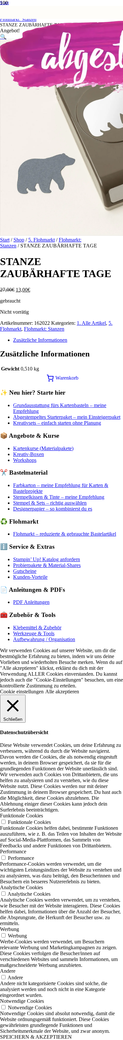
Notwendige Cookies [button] (22, 1001)
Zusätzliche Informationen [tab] (40, 340)
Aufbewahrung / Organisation (44, 639)
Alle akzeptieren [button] (62, 691)
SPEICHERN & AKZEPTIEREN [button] (36, 1037)
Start (5, 240)
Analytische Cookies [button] (21, 887)
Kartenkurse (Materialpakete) (43, 448)
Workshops (24, 460)
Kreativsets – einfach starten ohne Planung (57, 423)
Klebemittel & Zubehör (37, 627)
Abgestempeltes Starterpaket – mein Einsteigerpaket (66, 417)
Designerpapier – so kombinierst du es (52, 509)
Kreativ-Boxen (28, 454)
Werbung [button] (9, 929)
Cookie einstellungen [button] (22, 691)
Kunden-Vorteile (30, 577)
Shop (18, 240)
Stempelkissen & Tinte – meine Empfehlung (58, 497)
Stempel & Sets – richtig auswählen (50, 503)
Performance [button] (13, 851)
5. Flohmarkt (41, 240)
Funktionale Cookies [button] (21, 815)
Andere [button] (7, 971)
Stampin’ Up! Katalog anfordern (46, 559)
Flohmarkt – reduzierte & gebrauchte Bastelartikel (64, 534)
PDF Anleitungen (31, 602)
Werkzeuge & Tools (33, 633)
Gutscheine (24, 571)
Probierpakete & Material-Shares (47, 565)
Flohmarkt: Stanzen (44, 329)
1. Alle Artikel (91, 323)
